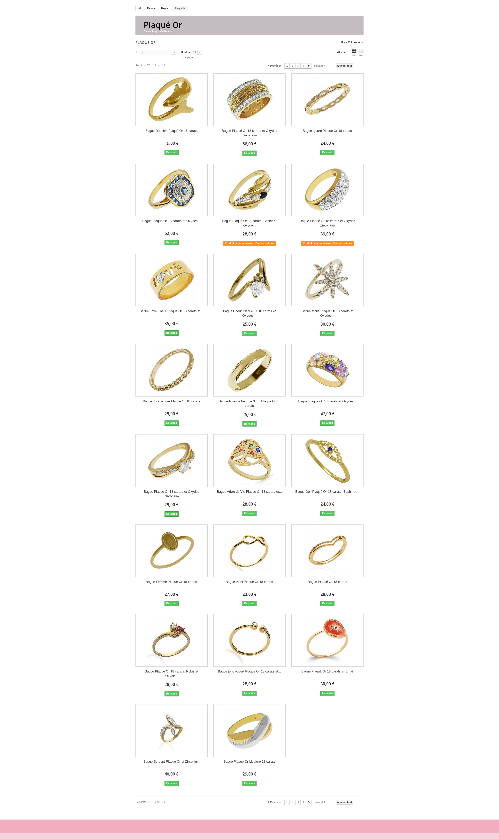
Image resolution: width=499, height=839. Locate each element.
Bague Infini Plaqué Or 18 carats (249, 582)
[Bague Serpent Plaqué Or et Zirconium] (171, 730)
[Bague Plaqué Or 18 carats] (327, 550)
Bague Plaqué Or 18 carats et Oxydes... (171, 221)
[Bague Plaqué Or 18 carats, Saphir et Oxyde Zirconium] (249, 190)
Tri (137, 52)
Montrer (185, 52)
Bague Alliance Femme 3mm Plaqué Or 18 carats (249, 403)
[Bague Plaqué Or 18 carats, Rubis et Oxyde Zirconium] (171, 640)
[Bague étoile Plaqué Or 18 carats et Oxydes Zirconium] (327, 280)
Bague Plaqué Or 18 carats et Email (327, 671)
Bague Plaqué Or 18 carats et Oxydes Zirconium (249, 133)
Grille (354, 55)
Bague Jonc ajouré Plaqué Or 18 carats (171, 401)
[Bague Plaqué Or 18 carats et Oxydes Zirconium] (249, 99)
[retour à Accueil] (139, 8)
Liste (361, 55)
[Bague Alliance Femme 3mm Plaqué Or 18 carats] (249, 370)
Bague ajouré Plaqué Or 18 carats (327, 131)
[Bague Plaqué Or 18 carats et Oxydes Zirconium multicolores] (327, 370)
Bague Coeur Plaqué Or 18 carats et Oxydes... (249, 313)
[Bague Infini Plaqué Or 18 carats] (249, 550)
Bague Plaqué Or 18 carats (327, 582)
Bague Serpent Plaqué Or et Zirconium (171, 761)
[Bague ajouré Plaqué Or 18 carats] (327, 99)
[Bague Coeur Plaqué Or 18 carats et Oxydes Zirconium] (249, 280)
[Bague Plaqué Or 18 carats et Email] (327, 640)
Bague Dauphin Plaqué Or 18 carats (171, 131)
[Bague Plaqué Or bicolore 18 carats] (249, 730)
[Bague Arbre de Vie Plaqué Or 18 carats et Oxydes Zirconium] (249, 460)
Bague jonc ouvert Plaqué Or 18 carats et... (249, 671)
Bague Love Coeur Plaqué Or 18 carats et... (171, 311)
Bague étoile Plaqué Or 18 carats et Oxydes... (327, 313)
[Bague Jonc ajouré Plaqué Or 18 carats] (171, 370)
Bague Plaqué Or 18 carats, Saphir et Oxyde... (249, 223)
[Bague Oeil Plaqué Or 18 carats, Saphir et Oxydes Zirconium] (327, 460)
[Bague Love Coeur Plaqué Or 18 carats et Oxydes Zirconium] (171, 280)
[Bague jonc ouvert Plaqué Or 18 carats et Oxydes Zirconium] (249, 640)
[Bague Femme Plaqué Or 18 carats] (171, 550)
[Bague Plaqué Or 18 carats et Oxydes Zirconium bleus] (171, 190)
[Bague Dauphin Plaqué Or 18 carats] (171, 99)
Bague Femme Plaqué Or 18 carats (171, 582)
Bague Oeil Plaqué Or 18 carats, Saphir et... (327, 492)
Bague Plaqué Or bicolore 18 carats (249, 761)
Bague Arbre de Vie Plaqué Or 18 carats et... (249, 492)
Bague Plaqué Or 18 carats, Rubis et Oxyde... (171, 674)
